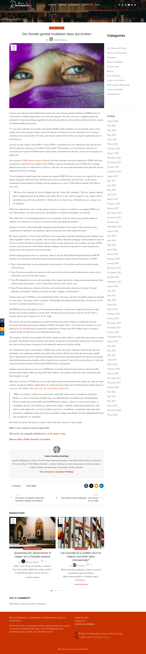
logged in (25, 603)
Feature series (113, 66)
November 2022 (114, 327)
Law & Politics (80, 548)
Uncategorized (113, 94)
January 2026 (113, 153)
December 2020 (114, 410)
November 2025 (114, 162)
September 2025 (114, 171)
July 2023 (111, 290)
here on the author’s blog (54, 433)
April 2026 (112, 139)
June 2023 (111, 295)
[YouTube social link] (129, 4)
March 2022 (112, 364)
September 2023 (114, 281)
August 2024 (112, 231)
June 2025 (111, 185)
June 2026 (111, 130)
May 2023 (111, 300)
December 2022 (114, 322)
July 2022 (111, 345)
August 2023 (112, 286)
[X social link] (122, 4)
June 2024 (111, 240)
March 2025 (112, 199)
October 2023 (113, 277)
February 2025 (113, 203)
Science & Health (56, 28)
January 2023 (113, 318)
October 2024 (113, 221)
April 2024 (112, 249)
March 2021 (112, 405)
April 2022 (112, 359)
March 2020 (112, 414)
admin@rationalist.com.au (98, 637)
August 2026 (112, 121)
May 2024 (111, 244)
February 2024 (113, 258)
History (110, 71)
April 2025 (112, 194)
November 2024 (114, 217)
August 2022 (112, 341)
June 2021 (111, 396)
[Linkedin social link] (132, 4)
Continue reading (32, 577)
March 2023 (112, 309)
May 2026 (111, 134)
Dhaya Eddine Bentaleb (28, 439)
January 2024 (113, 263)
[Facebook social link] (119, 4)
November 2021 (114, 382)
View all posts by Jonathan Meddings (57, 471)
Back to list (57, 498)
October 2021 (113, 387)
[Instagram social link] (125, 4)
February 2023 (113, 313)
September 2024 (114, 226)
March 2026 (112, 143)
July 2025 (111, 180)
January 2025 (113, 208)
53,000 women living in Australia (36, 160)
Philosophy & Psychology (118, 84)
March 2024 (112, 254)
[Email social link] (96, 486)
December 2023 (114, 267)
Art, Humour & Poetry (117, 48)
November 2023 (114, 272)
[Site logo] (19, 4)
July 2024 (111, 235)
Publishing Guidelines (85, 624)
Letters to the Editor (32, 548)
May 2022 (111, 355)
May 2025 (111, 189)
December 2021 (114, 378)
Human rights (31, 486)
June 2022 (111, 350)
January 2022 (113, 373)
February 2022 (113, 368)
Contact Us (80, 620)
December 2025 (114, 157)
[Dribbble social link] (135, 4)
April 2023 (112, 304)
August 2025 (112, 176)
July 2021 (111, 391)
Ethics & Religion (115, 61)
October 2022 (113, 332)
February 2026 (113, 148)
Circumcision (16, 486)
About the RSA (81, 617)
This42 (85, 649)
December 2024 (114, 212)
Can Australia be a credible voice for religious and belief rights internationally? (81, 556)
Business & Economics (117, 52)
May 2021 (111, 400)
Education (111, 57)
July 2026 (111, 125)
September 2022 (114, 336)
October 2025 (113, 166)
